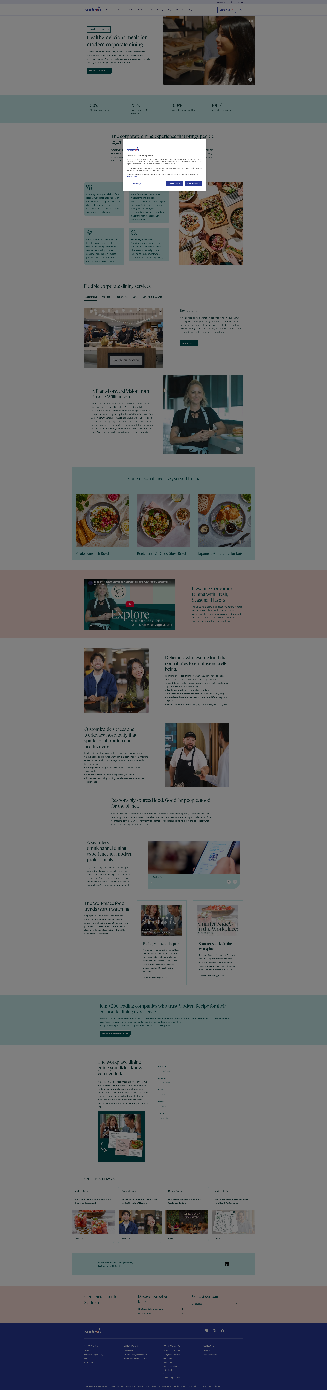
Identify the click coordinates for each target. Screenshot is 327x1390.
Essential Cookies (174, 184)
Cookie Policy (132, 177)
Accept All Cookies (193, 184)
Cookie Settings (135, 184)
